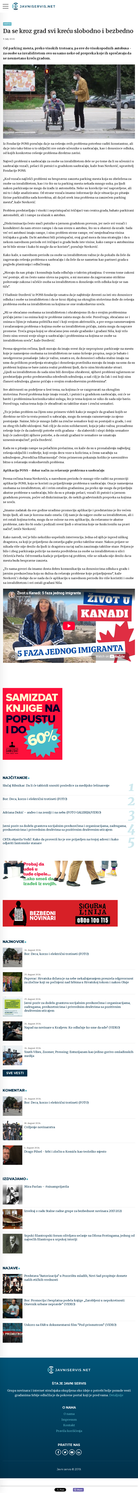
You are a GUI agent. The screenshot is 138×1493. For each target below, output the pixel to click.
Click (78, 1490)
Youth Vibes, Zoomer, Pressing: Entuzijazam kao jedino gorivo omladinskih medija (78, 1054)
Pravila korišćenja (69, 1431)
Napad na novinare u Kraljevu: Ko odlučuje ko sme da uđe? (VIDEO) (72, 1027)
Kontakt (69, 1425)
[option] (69, 101)
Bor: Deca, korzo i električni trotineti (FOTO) (35, 799)
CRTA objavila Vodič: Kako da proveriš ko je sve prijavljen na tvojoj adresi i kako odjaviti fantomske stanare (61, 841)
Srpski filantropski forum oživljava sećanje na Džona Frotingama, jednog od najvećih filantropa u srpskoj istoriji (79, 1237)
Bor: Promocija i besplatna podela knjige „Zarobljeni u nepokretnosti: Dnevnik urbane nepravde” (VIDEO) (74, 1302)
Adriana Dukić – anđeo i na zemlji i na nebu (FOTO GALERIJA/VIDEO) (52, 812)
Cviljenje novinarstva (39, 1127)
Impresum (69, 1419)
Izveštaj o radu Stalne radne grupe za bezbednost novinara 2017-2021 (73, 1211)
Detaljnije (116, 1395)
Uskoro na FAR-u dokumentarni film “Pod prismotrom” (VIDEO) (70, 1325)
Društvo (7, 24)
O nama (69, 1414)
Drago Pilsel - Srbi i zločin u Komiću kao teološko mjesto (65, 1151)
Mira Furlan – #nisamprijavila (46, 1186)
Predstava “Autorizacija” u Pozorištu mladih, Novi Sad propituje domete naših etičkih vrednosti (75, 1278)
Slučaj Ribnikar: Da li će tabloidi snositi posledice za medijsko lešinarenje (56, 785)
